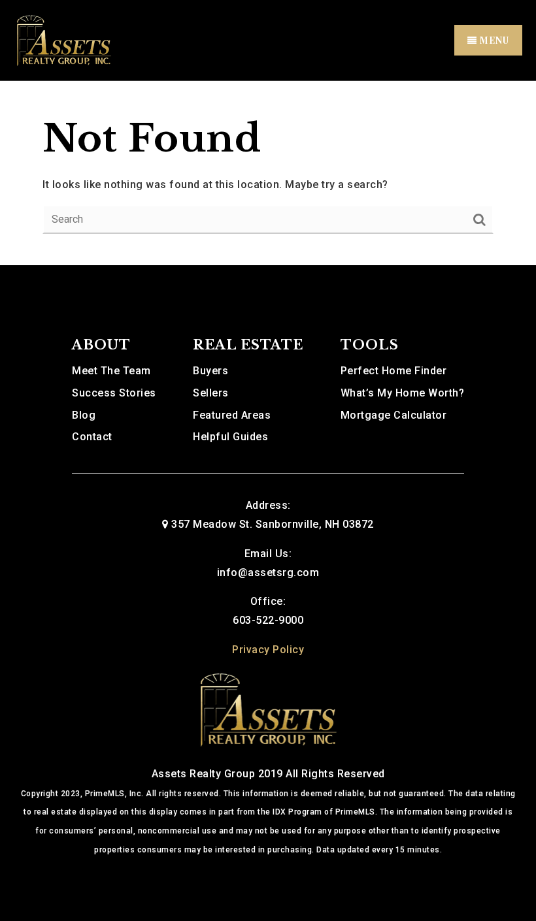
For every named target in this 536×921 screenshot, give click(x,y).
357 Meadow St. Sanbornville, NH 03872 (272, 524)
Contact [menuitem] (92, 436)
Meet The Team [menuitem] (111, 370)
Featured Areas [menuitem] (232, 415)
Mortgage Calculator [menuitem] (394, 415)
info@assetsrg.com (268, 572)
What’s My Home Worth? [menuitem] (403, 393)
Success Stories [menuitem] (114, 393)
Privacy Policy (268, 649)
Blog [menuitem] (83, 415)
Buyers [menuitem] (210, 370)
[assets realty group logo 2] (63, 39)
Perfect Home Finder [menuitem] (394, 370)
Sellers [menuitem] (211, 393)
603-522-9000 (268, 620)
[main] (268, 173)
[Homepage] (268, 708)
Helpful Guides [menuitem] (230, 436)
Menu (493, 40)
